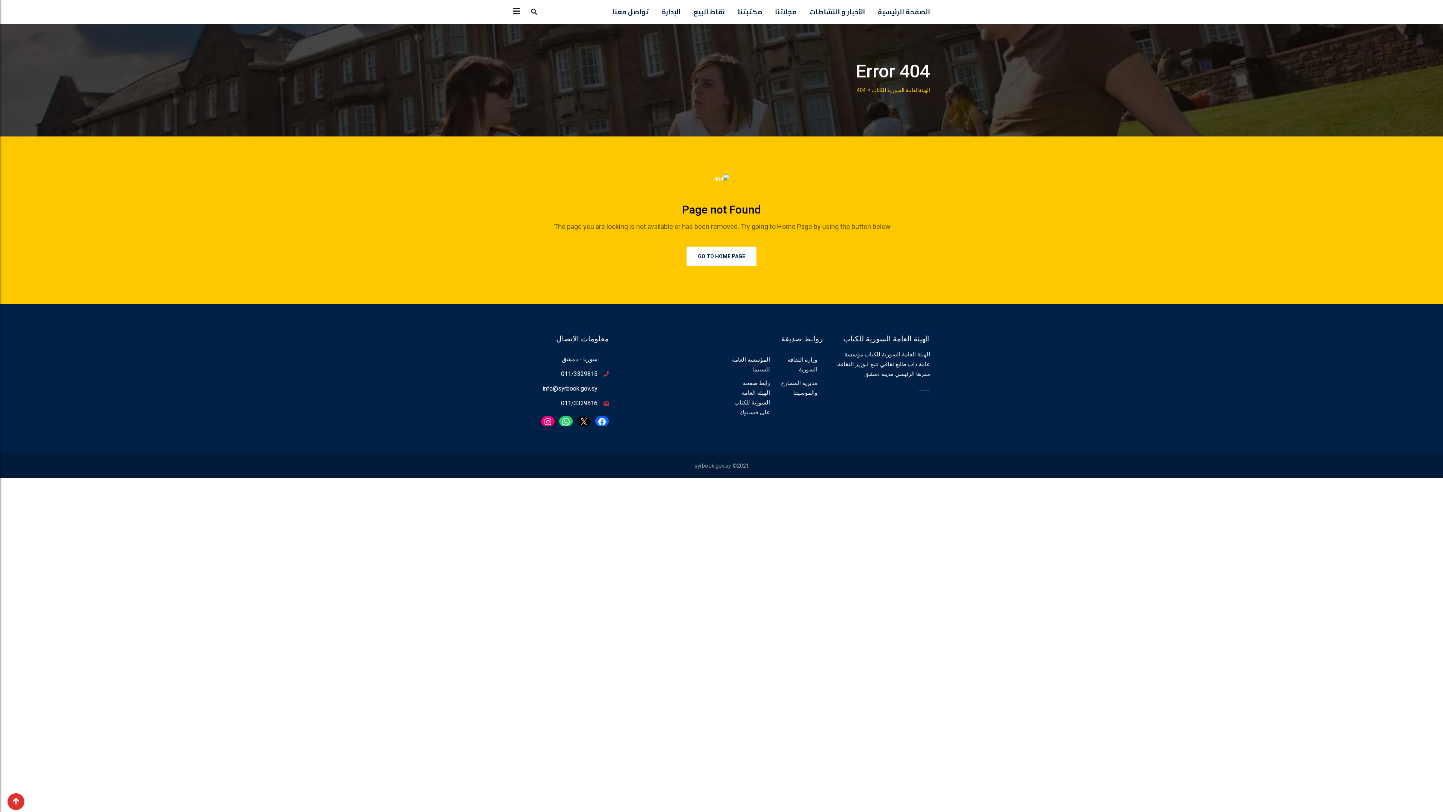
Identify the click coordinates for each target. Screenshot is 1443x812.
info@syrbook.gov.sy (570, 388)
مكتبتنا (750, 12)
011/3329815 (579, 373)
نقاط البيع (709, 12)
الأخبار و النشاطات (837, 12)
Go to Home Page (721, 256)
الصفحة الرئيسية (904, 12)
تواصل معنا (630, 12)
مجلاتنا (786, 12)
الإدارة (671, 12)
